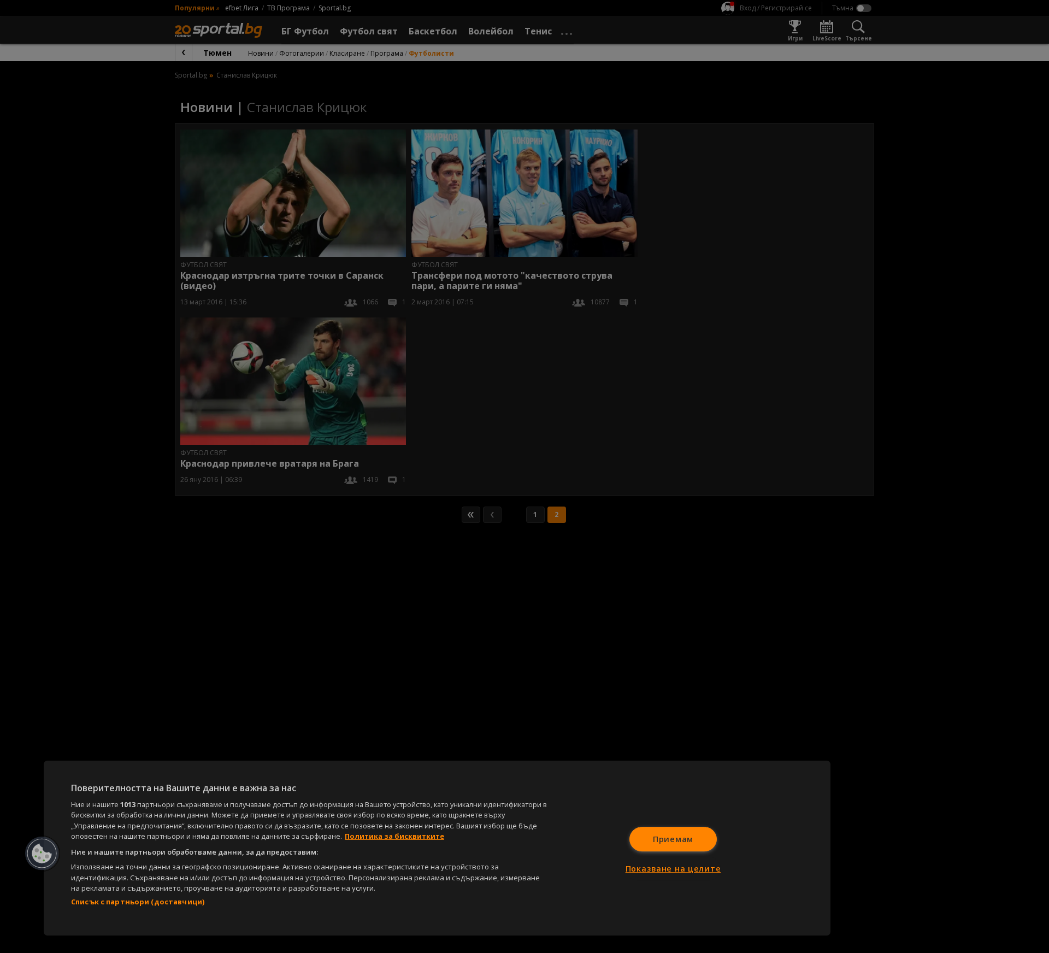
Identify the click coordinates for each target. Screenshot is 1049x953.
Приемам (673, 839)
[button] (42, 853)
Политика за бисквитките (394, 836)
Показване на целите (673, 868)
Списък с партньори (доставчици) (137, 902)
